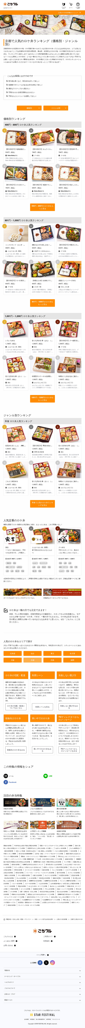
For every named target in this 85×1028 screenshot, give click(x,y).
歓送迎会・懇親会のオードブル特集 (29, 902)
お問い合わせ (8, 945)
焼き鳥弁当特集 (9, 878)
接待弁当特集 (16, 864)
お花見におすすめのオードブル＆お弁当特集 (55, 902)
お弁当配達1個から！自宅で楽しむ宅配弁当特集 (64, 883)
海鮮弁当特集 (57, 878)
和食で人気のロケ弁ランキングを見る (42, 503)
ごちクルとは (8, 936)
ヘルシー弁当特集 (17, 883)
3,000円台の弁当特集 (35, 881)
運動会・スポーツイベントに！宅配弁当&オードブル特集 (38, 856)
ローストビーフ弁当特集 (32, 870)
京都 (32, 660)
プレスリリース (56, 1019)
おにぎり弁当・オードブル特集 (38, 886)
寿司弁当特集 (18, 870)
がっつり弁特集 (25, 889)
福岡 (72, 660)
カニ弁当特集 (33, 878)
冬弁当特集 (74, 851)
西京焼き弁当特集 (44, 878)
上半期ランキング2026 (38, 831)
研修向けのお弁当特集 (18, 894)
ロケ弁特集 (13, 892)
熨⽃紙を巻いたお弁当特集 (54, 864)
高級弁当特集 (8, 808)
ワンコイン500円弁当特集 (68, 881)
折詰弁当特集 (75, 875)
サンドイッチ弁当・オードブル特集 (29, 905)
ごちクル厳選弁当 (36, 808)
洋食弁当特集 (14, 889)
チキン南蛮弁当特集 (24, 875)
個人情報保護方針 (40, 1019)
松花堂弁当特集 (64, 875)
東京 (52, 653)
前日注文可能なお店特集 (47, 892)
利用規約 (46, 941)
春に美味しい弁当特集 (45, 851)
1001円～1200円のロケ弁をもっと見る (42, 398)
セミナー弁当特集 (9, 886)
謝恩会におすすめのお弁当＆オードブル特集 (41, 894)
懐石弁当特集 (20, 873)
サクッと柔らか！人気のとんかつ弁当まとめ (27, 867)
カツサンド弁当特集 (74, 873)
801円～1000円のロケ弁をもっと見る (42, 303)
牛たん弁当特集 (49, 889)
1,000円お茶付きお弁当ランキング (32, 864)
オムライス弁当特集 (51, 875)
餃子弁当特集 (61, 873)
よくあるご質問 (9, 941)
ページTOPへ (41, 955)
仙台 (32, 653)
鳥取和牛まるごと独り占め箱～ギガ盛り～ (40, 848)
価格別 (29, 108)
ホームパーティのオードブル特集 (14, 897)
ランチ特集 (67, 862)
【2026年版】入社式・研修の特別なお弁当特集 (47, 862)
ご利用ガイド (48, 936)
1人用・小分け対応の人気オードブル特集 (49, 859)
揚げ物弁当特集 (21, 881)
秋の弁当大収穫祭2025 (25, 854)
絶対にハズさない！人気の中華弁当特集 (56, 867)
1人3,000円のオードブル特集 (31, 900)
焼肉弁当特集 (12, 905)
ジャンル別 (55, 108)
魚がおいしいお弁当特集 (57, 886)
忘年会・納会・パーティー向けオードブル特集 (49, 854)
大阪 (12, 660)
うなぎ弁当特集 (43, 883)
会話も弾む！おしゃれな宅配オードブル (63, 897)
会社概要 (26, 1019)
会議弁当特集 (61, 831)
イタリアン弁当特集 (71, 870)
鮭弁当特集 (66, 878)
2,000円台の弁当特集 (50, 881)
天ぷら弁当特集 (21, 878)
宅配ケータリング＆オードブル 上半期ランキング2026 (56, 846)
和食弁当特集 (22, 886)
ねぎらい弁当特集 (61, 848)
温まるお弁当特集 (62, 892)
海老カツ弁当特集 (9, 875)
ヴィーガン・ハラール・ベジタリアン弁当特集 (40, 873)
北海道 (12, 653)
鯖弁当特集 (45, 870)
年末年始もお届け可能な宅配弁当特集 (25, 846)
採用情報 (48, 1019)
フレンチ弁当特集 (57, 870)
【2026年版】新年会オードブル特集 (68, 894)
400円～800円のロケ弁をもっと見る (42, 207)
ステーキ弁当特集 (30, 883)
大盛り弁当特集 (37, 875)
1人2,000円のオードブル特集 (51, 900)
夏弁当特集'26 (62, 808)
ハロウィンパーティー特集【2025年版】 (22, 859)
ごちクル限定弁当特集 (61, 851)
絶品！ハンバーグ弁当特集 (65, 889)
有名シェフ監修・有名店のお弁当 (15, 831)
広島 (52, 660)
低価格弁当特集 (37, 889)
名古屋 (72, 653)
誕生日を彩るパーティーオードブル (37, 897)
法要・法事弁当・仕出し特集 (28, 892)
